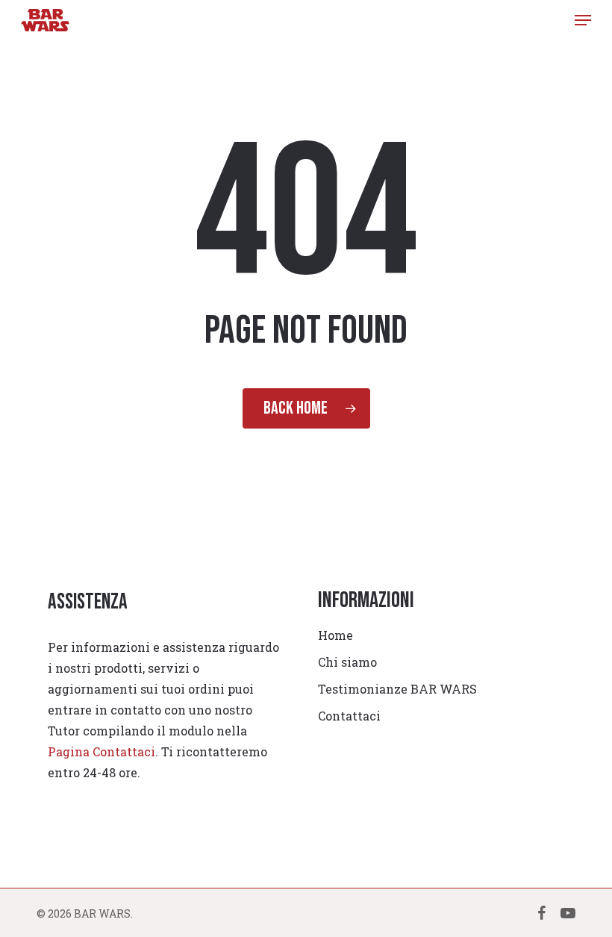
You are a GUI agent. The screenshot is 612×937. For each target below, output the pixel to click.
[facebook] (541, 912)
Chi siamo (347, 662)
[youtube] (568, 912)
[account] (552, 20)
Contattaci (349, 715)
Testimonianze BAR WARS (397, 689)
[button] (583, 20)
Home (335, 635)
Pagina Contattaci (101, 751)
